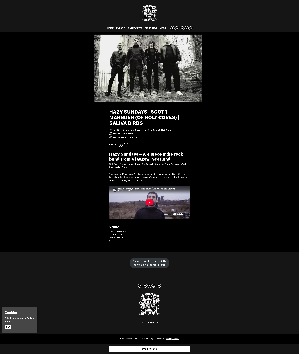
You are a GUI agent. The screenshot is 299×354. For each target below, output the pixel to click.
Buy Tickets (149, 349)
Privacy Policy (147, 339)
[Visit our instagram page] (191, 28)
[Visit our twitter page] (177, 28)
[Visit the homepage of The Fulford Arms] (149, 12)
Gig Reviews (135, 28)
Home (110, 28)
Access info (159, 339)
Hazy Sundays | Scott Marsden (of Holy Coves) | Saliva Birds (144, 117)
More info (151, 28)
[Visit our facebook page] (172, 28)
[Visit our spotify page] (182, 28)
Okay (8, 327)
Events (120, 28)
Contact (137, 339)
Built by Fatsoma (172, 339)
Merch (163, 28)
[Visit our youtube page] (186, 28)
